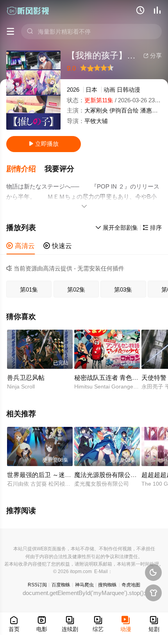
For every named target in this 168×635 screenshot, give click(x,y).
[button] (25, 169)
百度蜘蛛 (61, 585)
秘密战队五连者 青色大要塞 (112, 377)
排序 (152, 227)
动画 (109, 89)
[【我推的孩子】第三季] (33, 90)
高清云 (20, 246)
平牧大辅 (96, 121)
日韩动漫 (128, 89)
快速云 (57, 246)
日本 (91, 89)
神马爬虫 (84, 585)
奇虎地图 (131, 585)
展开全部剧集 (116, 227)
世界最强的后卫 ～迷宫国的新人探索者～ (64, 474)
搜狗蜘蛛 (107, 585)
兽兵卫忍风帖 (26, 377)
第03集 (123, 289)
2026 (73, 89)
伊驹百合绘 (124, 110)
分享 (152, 55)
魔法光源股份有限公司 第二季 (115, 474)
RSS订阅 (37, 585)
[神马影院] (28, 10)
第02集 (76, 289)
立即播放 (44, 143)
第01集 (29, 289)
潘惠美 (149, 110)
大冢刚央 (96, 110)
